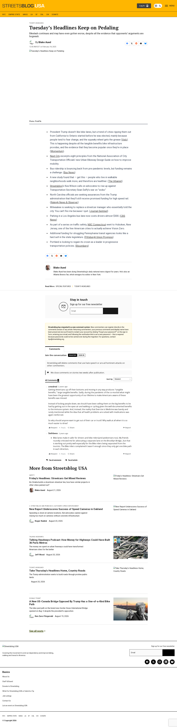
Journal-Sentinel (98, 211)
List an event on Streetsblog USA (14, 706)
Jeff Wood (39, 555)
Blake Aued (45, 42)
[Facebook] (147, 661)
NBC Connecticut (97, 224)
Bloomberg (82, 245)
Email (74, 311)
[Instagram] (159, 661)
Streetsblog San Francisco (42, 506)
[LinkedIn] (166, 661)
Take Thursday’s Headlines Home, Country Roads (57, 570)
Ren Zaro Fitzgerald (44, 616)
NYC (4, 14)
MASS (25, 14)
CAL (41, 14)
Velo (124, 139)
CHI (47, 14)
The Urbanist (115, 181)
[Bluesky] (172, 661)
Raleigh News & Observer (64, 202)
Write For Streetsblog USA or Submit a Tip (18, 691)
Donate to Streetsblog (10, 686)
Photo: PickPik (35, 121)
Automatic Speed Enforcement (66, 506)
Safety (32, 475)
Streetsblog (56, 186)
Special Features (63, 286)
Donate (55, 14)
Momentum (57, 151)
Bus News (69, 172)
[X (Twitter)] (153, 661)
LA (32, 14)
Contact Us (6, 701)
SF (36, 14)
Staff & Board (7, 681)
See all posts (36, 631)
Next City (55, 156)
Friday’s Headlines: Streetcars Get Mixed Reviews (57, 478)
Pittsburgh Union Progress (99, 237)
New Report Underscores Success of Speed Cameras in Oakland (66, 509)
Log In (142, 6)
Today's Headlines (36, 23)
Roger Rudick (41, 521)
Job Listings (6, 696)
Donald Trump (35, 598)
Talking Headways (36, 536)
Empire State (14, 14)
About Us (5, 677)
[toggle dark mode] (158, 6)
